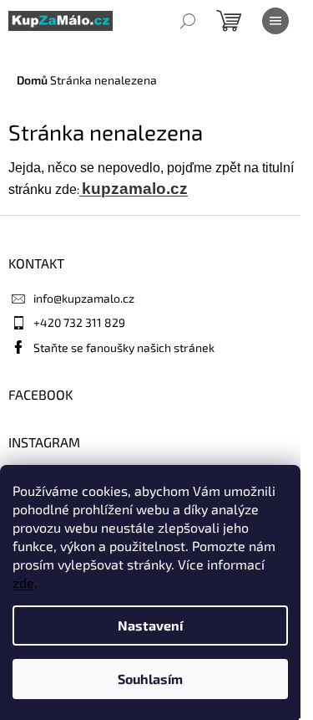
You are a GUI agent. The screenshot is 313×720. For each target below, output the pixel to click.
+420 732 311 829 (79, 322)
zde (23, 582)
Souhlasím (150, 679)
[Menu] (275, 21)
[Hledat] (187, 21)
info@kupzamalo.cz (83, 298)
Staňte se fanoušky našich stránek (124, 347)
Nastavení (150, 625)
